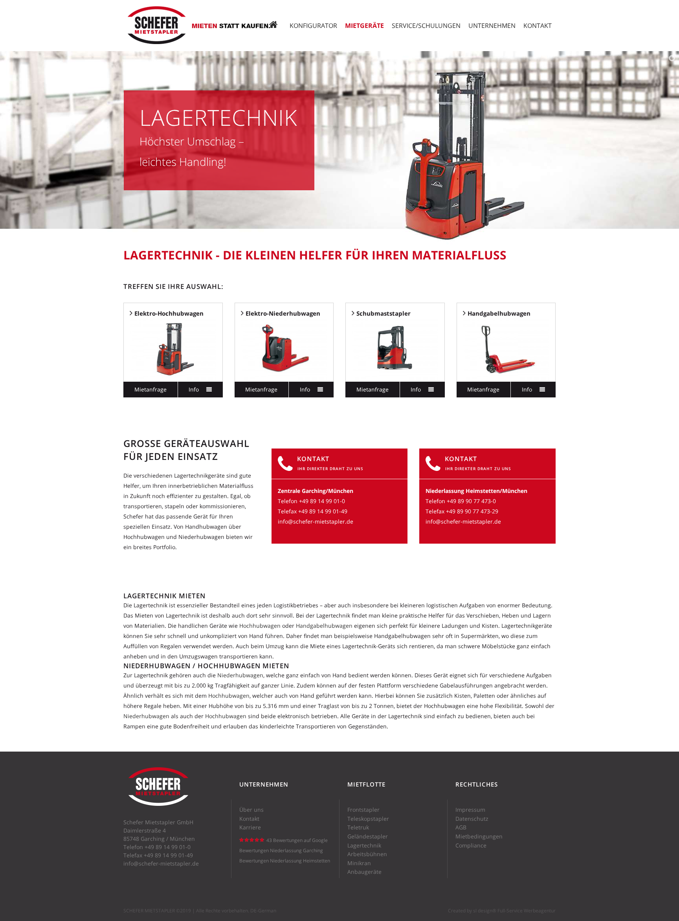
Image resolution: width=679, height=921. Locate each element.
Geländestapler (367, 836)
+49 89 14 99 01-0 (322, 501)
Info (194, 389)
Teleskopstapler (368, 819)
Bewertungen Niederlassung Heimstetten (284, 860)
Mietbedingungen (479, 836)
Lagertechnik (364, 845)
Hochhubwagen (260, 625)
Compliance (470, 845)
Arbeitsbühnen (367, 854)
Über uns (251, 810)
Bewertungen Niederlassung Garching (281, 850)
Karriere (250, 827)
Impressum (470, 810)
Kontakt (249, 819)
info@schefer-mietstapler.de (315, 521)
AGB (460, 827)
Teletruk (358, 827)
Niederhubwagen (240, 675)
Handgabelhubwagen (324, 625)
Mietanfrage (150, 389)
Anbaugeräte (364, 872)
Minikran (359, 863)
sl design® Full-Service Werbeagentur (514, 910)
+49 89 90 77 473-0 (471, 501)
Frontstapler (363, 810)
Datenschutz (471, 819)
